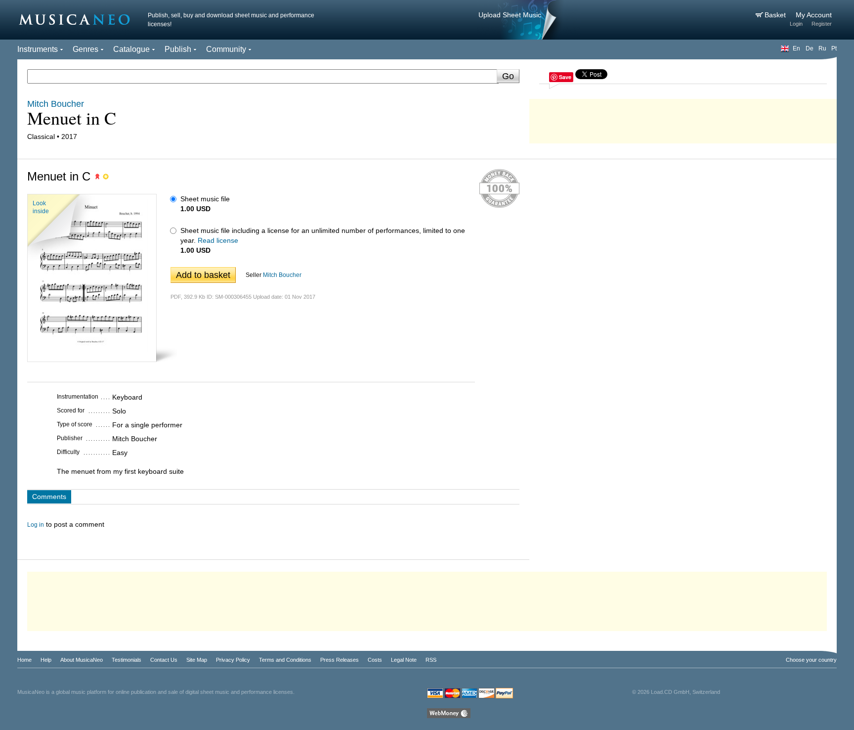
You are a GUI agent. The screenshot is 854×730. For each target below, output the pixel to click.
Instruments (37, 49)
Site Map (196, 660)
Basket (776, 15)
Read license (218, 240)
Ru (822, 48)
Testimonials (126, 660)
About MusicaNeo (81, 660)
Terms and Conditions (285, 660)
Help (46, 660)
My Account (814, 15)
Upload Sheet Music (509, 15)
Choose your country (811, 660)
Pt (834, 48)
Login (796, 24)
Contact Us (163, 660)
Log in (35, 524)
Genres (85, 49)
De (809, 48)
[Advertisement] (683, 119)
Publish (178, 49)
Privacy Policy (233, 660)
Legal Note (404, 660)
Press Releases (339, 660)
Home (24, 660)
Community (226, 49)
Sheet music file (205, 199)
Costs (375, 660)
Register (821, 24)
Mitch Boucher (282, 275)
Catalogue (131, 49)
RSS (431, 660)
